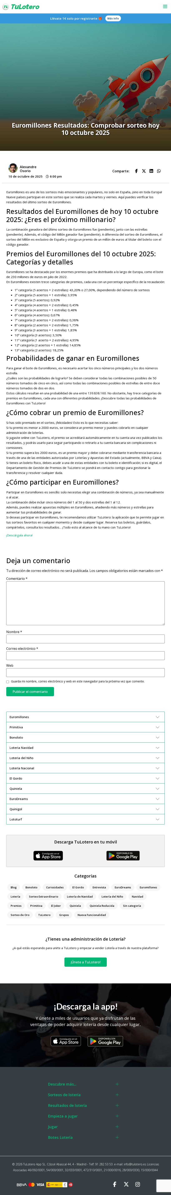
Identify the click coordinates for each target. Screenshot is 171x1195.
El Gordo (78, 887)
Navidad (137, 896)
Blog (14, 887)
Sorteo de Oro (20, 915)
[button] (111, 7)
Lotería (15, 896)
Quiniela (75, 906)
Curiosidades (55, 887)
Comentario (17, 578)
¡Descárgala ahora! (19, 535)
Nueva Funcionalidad (92, 915)
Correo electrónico (22, 648)
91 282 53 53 (104, 1164)
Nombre (14, 632)
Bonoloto (31, 887)
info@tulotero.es (135, 1164)
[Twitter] (126, 1184)
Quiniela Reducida (102, 906)
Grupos (64, 915)
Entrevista (99, 887)
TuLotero (44, 915)
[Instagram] (137, 1184)
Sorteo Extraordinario (43, 896)
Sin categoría (132, 906)
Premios (16, 906)
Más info (113, 18)
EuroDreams (123, 887)
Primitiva (36, 906)
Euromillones (148, 887)
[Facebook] (114, 1184)
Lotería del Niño (112, 896)
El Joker (56, 906)
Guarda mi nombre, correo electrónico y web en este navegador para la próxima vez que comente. (78, 681)
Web (9, 665)
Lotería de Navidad (80, 896)
